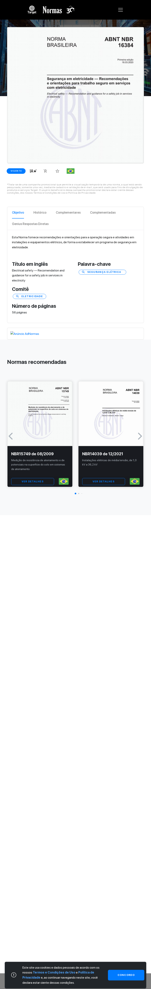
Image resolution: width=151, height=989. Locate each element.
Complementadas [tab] (103, 212)
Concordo (126, 975)
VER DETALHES (33, 481)
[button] (75, 493)
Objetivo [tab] (18, 212)
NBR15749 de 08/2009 (32, 454)
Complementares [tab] (68, 212)
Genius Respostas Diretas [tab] (30, 224)
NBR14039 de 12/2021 (102, 454)
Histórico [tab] (39, 212)
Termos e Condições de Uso (54, 972)
